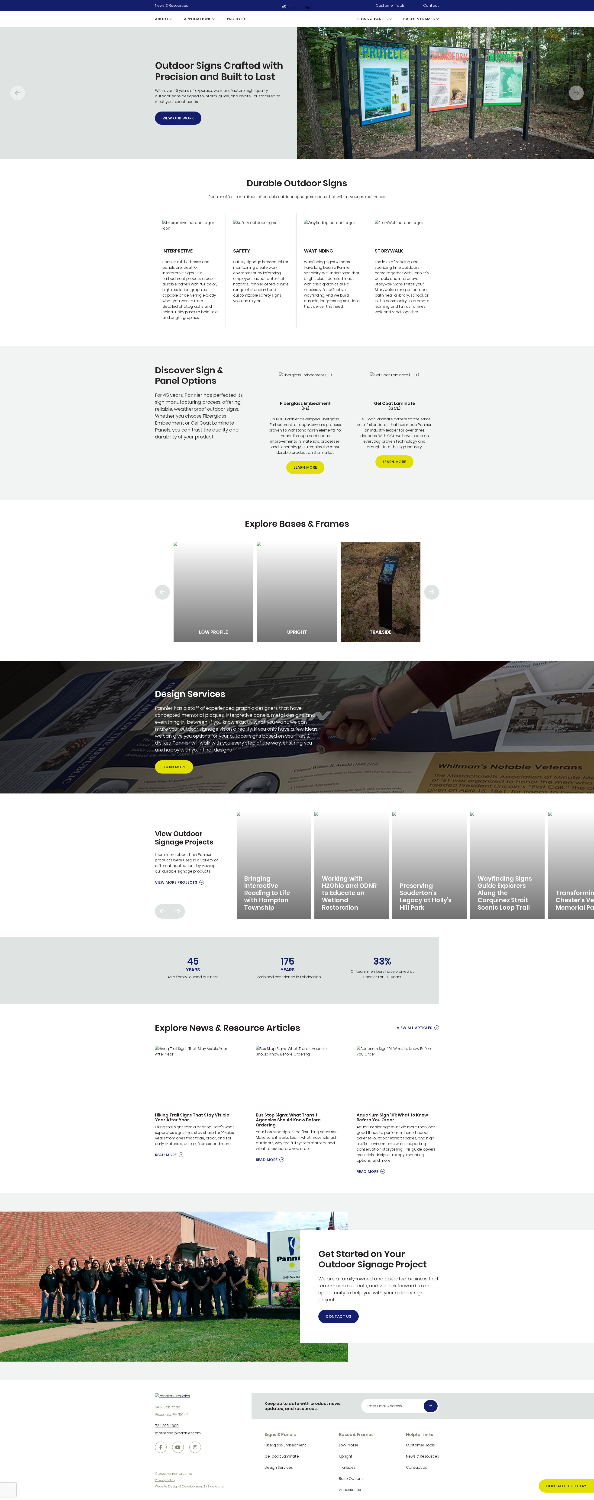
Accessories (350, 1489)
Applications (198, 19)
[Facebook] (161, 1447)
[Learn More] (305, 423)
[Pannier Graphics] (297, 7)
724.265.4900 (167, 1425)
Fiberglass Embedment (285, 1445)
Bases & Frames (419, 19)
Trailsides (347, 1467)
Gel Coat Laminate (282, 1456)
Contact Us (338, 1316)
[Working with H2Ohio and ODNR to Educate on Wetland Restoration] (351, 865)
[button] (171, 19)
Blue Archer (216, 1486)
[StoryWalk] (402, 270)
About (161, 19)
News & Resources (171, 5)
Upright (345, 1456)
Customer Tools (390, 5)
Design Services (279, 1467)
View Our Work (178, 118)
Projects (237, 19)
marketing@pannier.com (178, 1433)
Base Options (351, 1478)
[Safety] (261, 270)
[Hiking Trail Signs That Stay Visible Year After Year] (196, 1102)
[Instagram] (195, 1447)
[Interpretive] (190, 270)
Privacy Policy (165, 1480)
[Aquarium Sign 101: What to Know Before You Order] (398, 1110)
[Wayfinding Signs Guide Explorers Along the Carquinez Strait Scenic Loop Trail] (507, 865)
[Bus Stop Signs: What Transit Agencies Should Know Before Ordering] (297, 1104)
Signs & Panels (372, 19)
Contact (431, 5)
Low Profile (348, 1445)
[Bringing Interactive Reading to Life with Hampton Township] (274, 865)
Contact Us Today (566, 1486)
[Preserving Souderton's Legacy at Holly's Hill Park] (429, 865)
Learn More (305, 467)
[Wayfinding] (332, 270)
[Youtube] (178, 1447)
